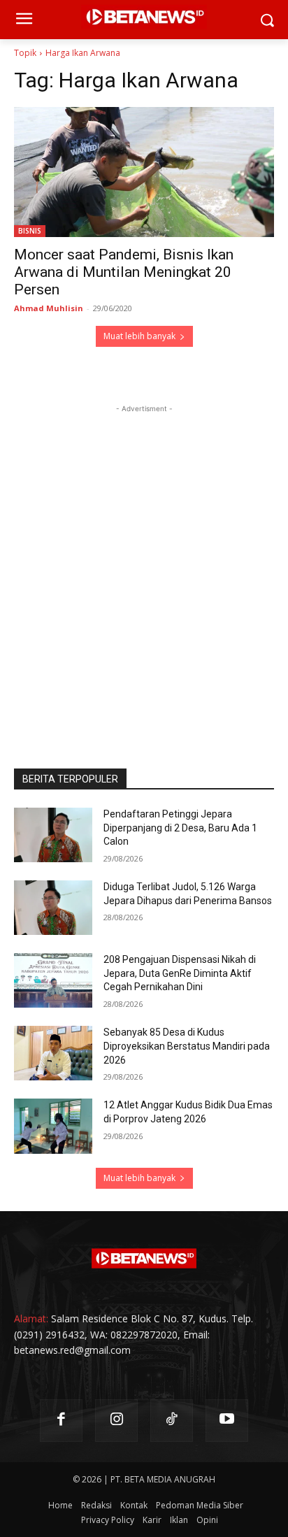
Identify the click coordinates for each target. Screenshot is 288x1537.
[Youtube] (227, 1420)
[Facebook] (61, 1420)
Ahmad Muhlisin (48, 308)
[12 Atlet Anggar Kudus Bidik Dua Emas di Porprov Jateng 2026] (53, 1126)
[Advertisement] (144, 560)
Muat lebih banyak (139, 336)
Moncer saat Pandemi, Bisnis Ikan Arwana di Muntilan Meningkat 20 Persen (123, 272)
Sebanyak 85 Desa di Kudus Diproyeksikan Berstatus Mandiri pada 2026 (186, 1046)
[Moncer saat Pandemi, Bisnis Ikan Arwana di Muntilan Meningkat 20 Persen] (144, 172)
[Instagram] (116, 1420)
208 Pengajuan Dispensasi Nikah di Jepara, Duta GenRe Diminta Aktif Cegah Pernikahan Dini (179, 973)
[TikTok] (171, 1420)
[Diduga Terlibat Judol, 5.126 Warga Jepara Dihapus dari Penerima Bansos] (53, 907)
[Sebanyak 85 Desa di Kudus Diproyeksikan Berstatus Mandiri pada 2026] (53, 1053)
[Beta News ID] (144, 1258)
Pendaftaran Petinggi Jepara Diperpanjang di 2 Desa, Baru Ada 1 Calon (180, 827)
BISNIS (29, 231)
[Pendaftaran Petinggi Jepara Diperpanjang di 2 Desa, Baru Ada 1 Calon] (53, 835)
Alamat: (31, 1318)
